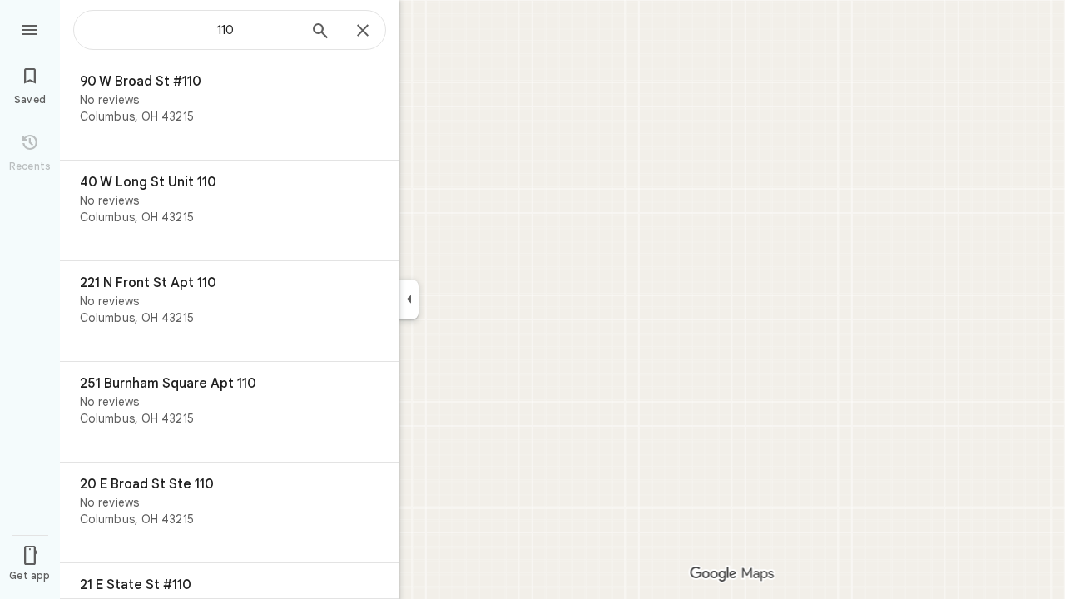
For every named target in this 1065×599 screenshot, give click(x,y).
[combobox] (195, 30)
